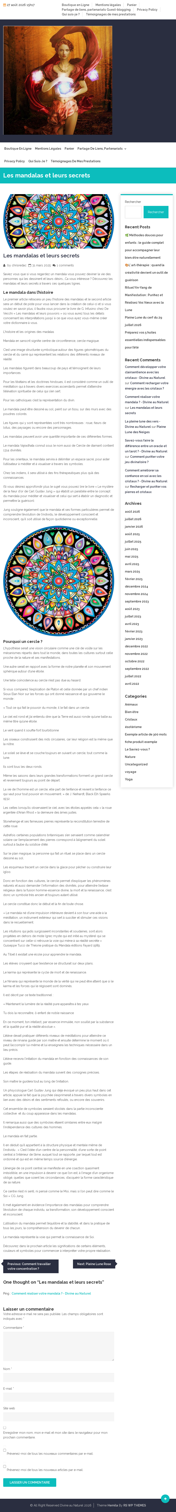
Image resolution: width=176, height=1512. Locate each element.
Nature (130, 757)
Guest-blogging (119, 9)
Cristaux (131, 719)
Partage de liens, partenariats (84, 9)
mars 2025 (132, 571)
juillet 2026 (133, 519)
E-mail (8, 1388)
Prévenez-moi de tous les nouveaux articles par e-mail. (45, 1470)
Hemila (113, 1505)
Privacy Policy (147, 9)
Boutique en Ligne (75, 5)
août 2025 (132, 534)
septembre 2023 (137, 601)
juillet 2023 (133, 616)
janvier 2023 (134, 639)
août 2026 (132, 511)
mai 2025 (131, 556)
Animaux (131, 704)
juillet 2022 (133, 676)
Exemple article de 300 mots (146, 734)
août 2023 (132, 609)
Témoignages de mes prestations (111, 14)
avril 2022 (132, 683)
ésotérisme (133, 727)
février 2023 (133, 631)
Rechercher (133, 202)
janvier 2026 (134, 526)
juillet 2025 (133, 541)
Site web (9, 1408)
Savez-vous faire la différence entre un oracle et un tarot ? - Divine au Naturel (146, 446)
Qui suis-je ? (71, 14)
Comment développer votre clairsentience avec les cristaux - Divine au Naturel (145, 372)
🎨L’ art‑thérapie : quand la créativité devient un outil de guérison (146, 272)
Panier (132, 5)
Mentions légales (108, 5)
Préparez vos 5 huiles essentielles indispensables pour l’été (145, 340)
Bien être (131, 712)
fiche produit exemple (141, 742)
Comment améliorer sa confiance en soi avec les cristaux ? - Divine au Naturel (146, 476)
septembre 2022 (137, 668)
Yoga (129, 779)
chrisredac (19, 265)
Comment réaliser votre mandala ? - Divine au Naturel (51, 1293)
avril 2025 (132, 564)
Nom (7, 1369)
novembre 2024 (136, 594)
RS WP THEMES (134, 1505)
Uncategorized (136, 764)
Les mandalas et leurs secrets (41, 255)
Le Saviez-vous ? (137, 749)
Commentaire (13, 1327)
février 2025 (134, 579)
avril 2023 (132, 624)
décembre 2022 (136, 646)
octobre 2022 (134, 661)
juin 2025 (131, 549)
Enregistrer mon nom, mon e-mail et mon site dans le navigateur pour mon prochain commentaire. (55, 1435)
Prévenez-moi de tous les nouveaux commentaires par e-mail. (50, 1453)
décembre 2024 (136, 586)
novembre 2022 (136, 654)
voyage (130, 772)
